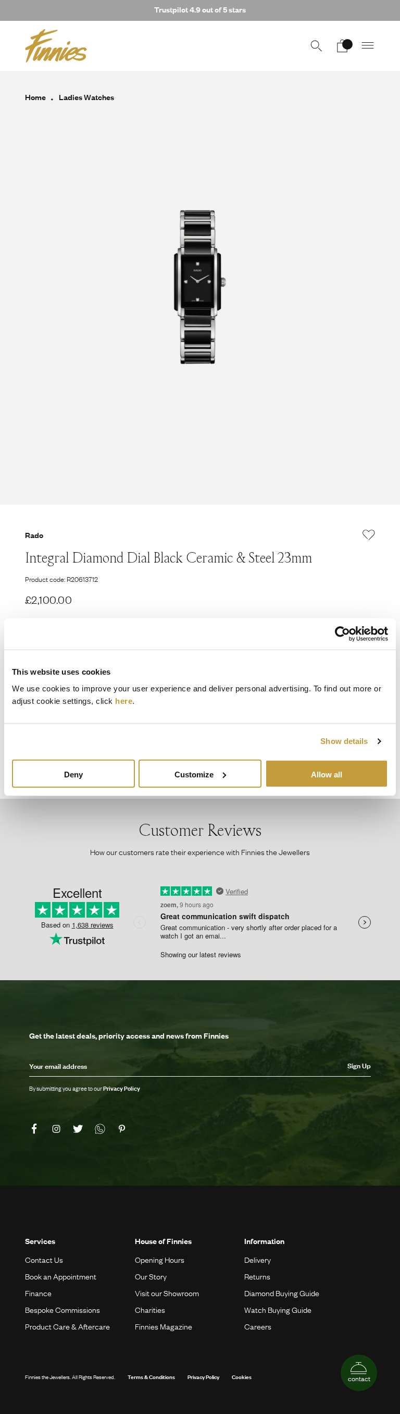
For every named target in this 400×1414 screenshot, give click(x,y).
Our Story (151, 1276)
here (123, 700)
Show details (344, 741)
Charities (150, 1309)
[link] (36, 1129)
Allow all (326, 774)
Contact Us (44, 1259)
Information (264, 1241)
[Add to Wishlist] (368, 535)
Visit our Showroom (167, 1293)
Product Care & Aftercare (67, 1326)
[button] (368, 46)
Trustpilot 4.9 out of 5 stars (200, 9)
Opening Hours (159, 1259)
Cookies (242, 1376)
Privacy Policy (203, 1376)
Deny (73, 774)
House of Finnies (163, 1241)
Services (40, 1241)
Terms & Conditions (151, 1376)
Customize (194, 774)
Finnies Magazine (163, 1326)
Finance (38, 1293)
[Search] (316, 46)
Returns (257, 1276)
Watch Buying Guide (277, 1309)
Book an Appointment (60, 1276)
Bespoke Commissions (62, 1309)
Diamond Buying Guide (281, 1293)
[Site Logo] (56, 46)
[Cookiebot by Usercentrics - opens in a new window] (342, 634)
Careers (257, 1326)
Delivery (257, 1259)
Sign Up (359, 1066)
